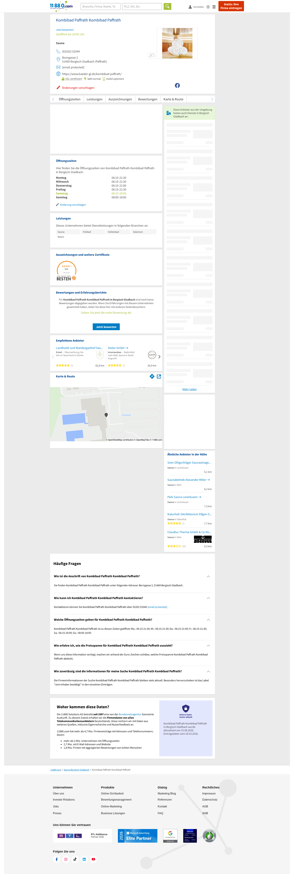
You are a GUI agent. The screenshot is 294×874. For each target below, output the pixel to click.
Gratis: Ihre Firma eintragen (231, 6)
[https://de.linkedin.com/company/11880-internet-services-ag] (84, 859)
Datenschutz (209, 799)
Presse (57, 813)
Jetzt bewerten (106, 327)
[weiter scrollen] (212, 99)
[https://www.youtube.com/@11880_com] (93, 859)
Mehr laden (189, 389)
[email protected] (157, 607)
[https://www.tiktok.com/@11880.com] (75, 859)
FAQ (160, 813)
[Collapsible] (208, 576)
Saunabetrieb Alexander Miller (186, 480)
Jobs (56, 806)
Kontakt (162, 806)
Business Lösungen (113, 813)
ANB (205, 813)
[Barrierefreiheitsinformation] (210, 6)
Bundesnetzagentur (130, 714)
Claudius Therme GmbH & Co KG (188, 532)
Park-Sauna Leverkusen (182, 497)
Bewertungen (147, 99)
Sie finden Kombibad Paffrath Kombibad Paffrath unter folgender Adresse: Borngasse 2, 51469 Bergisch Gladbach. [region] (118, 585)
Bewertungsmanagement (116, 799)
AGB (205, 806)
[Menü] (215, 6)
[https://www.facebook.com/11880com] (56, 859)
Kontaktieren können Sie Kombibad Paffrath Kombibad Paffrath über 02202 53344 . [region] (111, 607)
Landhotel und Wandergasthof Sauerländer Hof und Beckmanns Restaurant (80, 348)
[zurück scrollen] (53, 99)
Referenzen (165, 799)
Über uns (58, 793)
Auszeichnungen (120, 99)
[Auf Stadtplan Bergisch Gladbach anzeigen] (159, 376)
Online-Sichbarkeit (112, 793)
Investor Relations (64, 799)
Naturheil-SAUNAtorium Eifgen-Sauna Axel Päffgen (189, 514)
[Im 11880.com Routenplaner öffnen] (152, 375)
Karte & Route (173, 99)
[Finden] (167, 6)
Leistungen (94, 99)
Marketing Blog (167, 793)
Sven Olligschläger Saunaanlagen (188, 462)
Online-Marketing (111, 806)
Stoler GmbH (116, 348)
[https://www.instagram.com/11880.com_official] (66, 859)
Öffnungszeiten (69, 99)
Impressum (209, 793)
